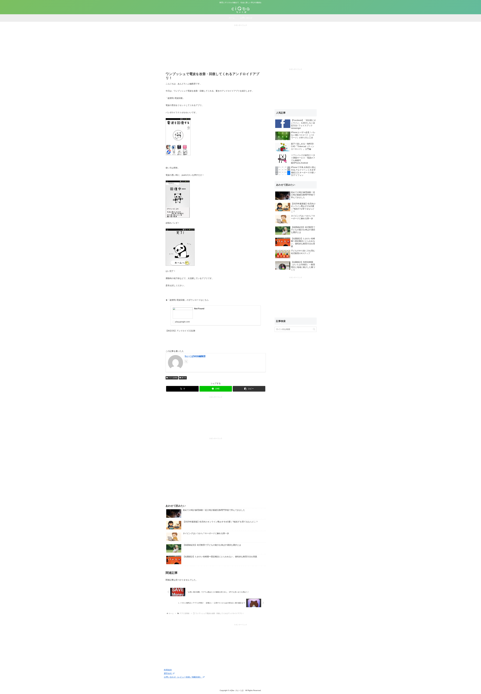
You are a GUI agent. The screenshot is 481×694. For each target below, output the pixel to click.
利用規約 (168, 670)
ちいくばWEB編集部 (195, 356)
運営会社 (168, 673)
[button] (249, 389)
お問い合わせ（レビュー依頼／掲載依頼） (183, 677)
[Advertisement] (240, 44)
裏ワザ (184, 378)
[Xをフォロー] (186, 361)
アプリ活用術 (172, 378)
